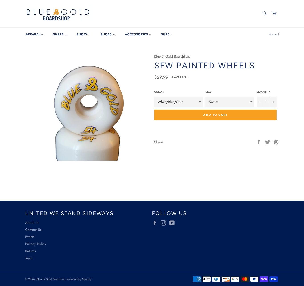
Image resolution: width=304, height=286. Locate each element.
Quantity (264, 92)
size (208, 92)
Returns (30, 251)
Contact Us (33, 229)
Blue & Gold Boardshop (50, 279)
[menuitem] (34, 34)
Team (28, 258)
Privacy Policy (35, 243)
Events (29, 236)
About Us (32, 222)
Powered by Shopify (79, 279)
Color (159, 92)
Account (274, 34)
